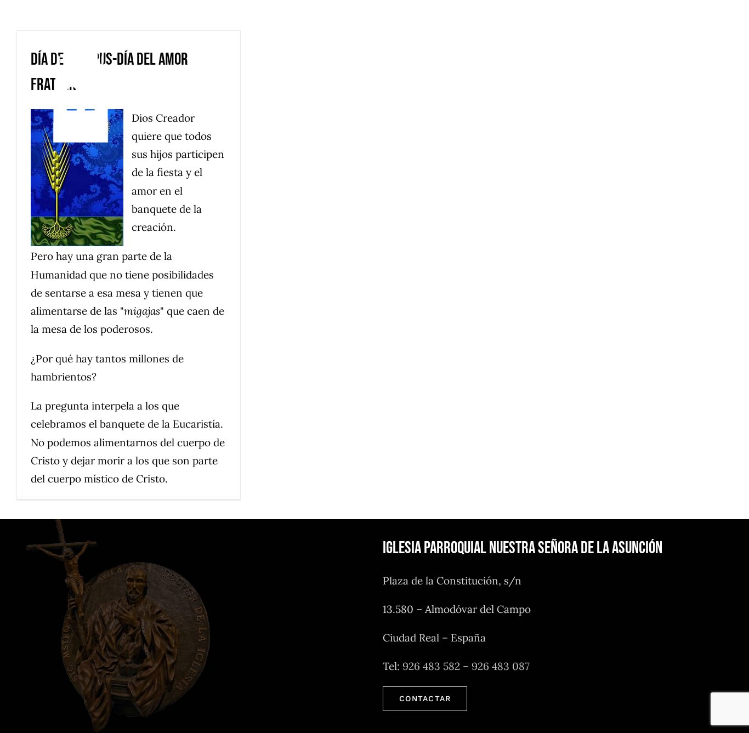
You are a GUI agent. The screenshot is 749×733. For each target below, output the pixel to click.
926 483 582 (431, 666)
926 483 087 (501, 666)
